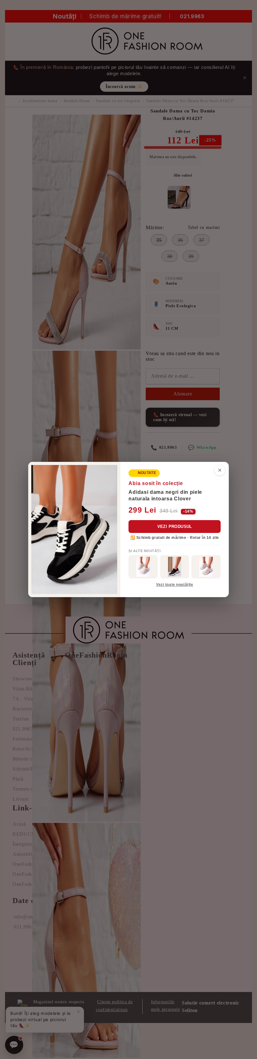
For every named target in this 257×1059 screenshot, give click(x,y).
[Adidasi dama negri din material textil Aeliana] (174, 566)
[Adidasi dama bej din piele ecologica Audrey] (143, 566)
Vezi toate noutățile (174, 584)
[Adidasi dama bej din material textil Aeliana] (206, 566)
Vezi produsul (174, 526)
